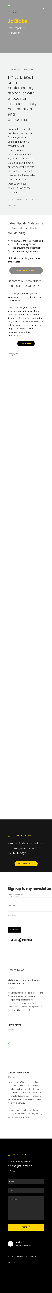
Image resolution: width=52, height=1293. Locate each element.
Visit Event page (26, 864)
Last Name (12, 915)
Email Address (14, 896)
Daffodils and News (18, 1072)
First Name (12, 906)
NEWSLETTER (14, 1025)
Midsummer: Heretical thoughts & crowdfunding (25, 982)
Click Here (26, 343)
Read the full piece (26, 270)
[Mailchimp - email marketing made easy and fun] (21, 940)
